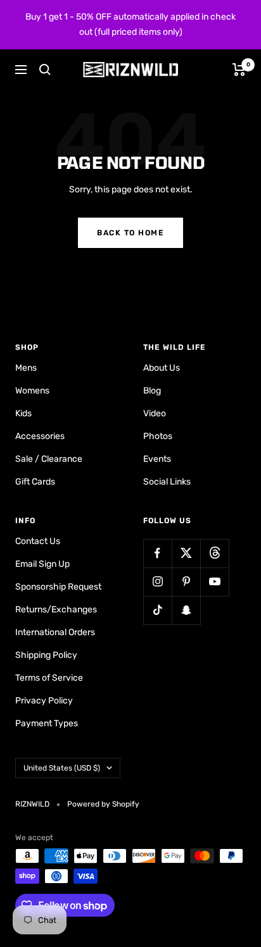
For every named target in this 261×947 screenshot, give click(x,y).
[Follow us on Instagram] (157, 581)
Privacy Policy (44, 700)
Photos (157, 436)
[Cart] (239, 69)
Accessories (40, 436)
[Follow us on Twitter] (186, 553)
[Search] (45, 69)
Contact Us (37, 541)
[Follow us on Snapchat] (186, 610)
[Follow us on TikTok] (157, 610)
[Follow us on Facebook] (157, 553)
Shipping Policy (46, 655)
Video (154, 413)
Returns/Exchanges (56, 609)
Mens (26, 367)
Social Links (167, 481)
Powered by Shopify (103, 804)
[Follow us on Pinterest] (186, 581)
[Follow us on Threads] (214, 553)
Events (157, 459)
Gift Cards (35, 481)
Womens (32, 390)
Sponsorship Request (58, 586)
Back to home (130, 232)
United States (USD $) (61, 768)
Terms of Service (49, 677)
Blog (152, 390)
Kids (23, 413)
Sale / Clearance (48, 459)
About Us (161, 367)
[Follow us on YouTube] (214, 581)
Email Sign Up (42, 564)
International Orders (55, 632)
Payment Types (46, 723)
